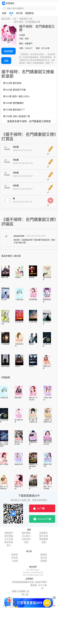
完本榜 (14, 557)
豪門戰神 (42, 582)
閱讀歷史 (29, 13)
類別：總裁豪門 (25, 43)
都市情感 (26, 533)
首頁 (4, 13)
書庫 (11, 13)
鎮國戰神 (25, 582)
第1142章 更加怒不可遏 (14, 89)
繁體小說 (16, 591)
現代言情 (43, 536)
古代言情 (8, 539)
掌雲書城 (8, 3)
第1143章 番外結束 (12, 83)
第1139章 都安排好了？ (14, 109)
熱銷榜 (43, 554)
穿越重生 (43, 533)
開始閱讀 (8, 51)
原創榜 (14, 554)
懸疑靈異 (43, 539)
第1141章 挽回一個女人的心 (16, 96)
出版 (26, 542)
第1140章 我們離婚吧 (13, 103)
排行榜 (19, 13)
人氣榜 (14, 560)
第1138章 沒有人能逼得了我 (16, 116)
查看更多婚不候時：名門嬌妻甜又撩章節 (29, 121)
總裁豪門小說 (25, 18)
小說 (14, 18)
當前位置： (6, 18)
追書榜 (43, 560)
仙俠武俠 (26, 539)
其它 (9, 545)
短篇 (43, 542)
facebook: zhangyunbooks (33, 572)
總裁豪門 (8, 533)
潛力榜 (43, 557)
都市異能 (8, 536)
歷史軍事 (8, 542)
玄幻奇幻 (26, 536)
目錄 (6, 60)
